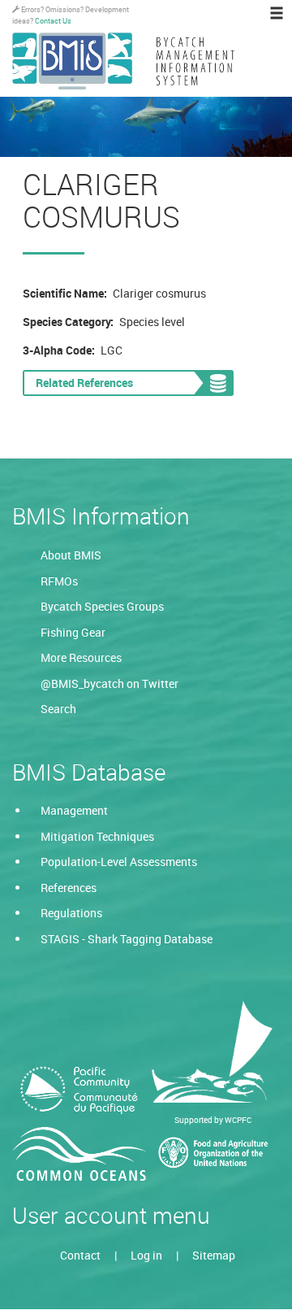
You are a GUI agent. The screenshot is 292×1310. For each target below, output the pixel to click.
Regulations (71, 912)
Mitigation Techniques (97, 836)
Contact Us (53, 20)
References (69, 887)
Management (74, 810)
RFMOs (59, 581)
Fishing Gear (73, 632)
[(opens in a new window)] (79, 1090)
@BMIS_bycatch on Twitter (109, 683)
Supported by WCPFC (212, 1119)
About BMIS (71, 555)
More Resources (81, 657)
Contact (80, 1255)
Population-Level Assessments (119, 861)
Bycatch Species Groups (102, 606)
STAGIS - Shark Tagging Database (127, 939)
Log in (146, 1255)
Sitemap (213, 1255)
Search (58, 708)
